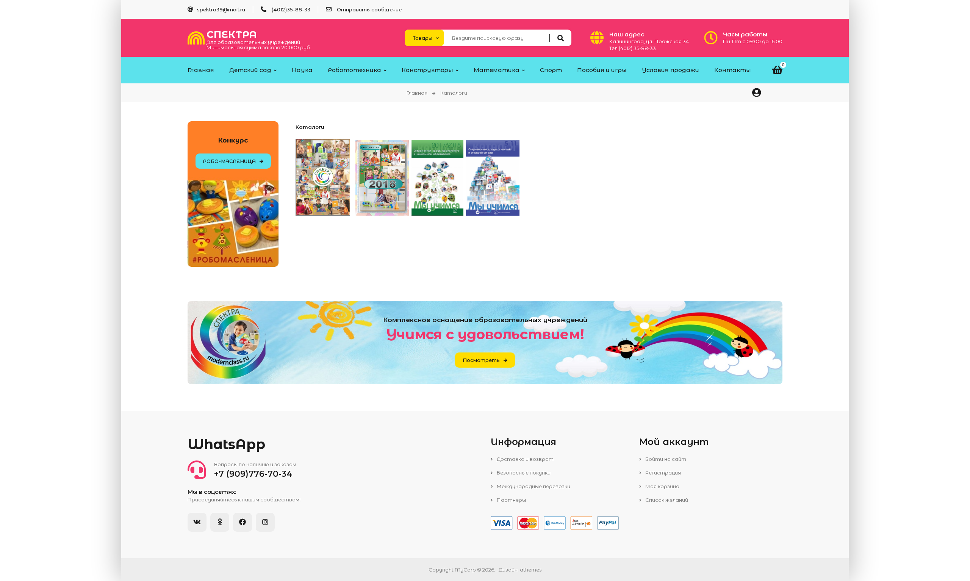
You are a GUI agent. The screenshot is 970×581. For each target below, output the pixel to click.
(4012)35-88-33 (291, 9)
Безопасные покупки (523, 473)
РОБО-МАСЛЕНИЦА (229, 161)
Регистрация (662, 473)
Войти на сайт (665, 459)
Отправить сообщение (369, 9)
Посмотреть (481, 360)
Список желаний (666, 500)
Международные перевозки (533, 486)
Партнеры (511, 500)
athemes (530, 570)
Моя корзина (661, 486)
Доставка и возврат (525, 459)
